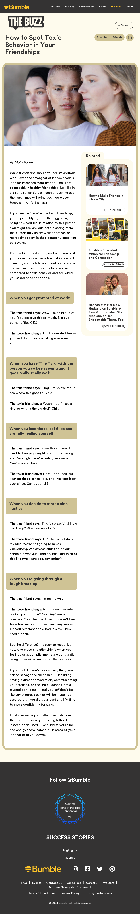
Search (125, 25)
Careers (91, 882)
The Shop (54, 6)
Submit (70, 857)
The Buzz (115, 6)
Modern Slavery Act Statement (70, 887)
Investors (108, 882)
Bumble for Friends (111, 37)
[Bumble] (17, 7)
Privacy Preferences (98, 893)
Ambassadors (86, 6)
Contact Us (54, 882)
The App (70, 6)
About (129, 6)
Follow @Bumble (70, 780)
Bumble (63, 903)
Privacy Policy (69, 893)
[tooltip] (130, 37)
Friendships (117, 210)
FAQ (24, 882)
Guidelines (74, 882)
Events (102, 6)
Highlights (70, 850)
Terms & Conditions (41, 893)
